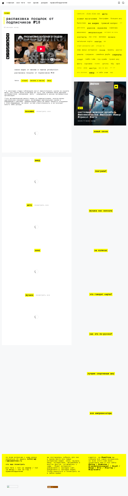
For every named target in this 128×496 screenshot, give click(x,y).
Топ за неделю (24, 468)
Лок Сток (93, 37)
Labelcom (80, 13)
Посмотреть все (43, 111)
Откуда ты (100, 46)
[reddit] (7, 57)
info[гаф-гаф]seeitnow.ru (21, 460)
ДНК (121, 22)
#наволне (102, 464)
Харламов (88, 64)
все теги (21, 3)
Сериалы (117, 55)
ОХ (105, 41)
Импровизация (95, 33)
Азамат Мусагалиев (87, 19)
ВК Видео (93, 23)
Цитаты (105, 64)
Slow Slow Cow (93, 14)
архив (35, 3)
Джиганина (81, 27)
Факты (79, 64)
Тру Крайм (102, 59)
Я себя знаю (102, 72)
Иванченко (81, 32)
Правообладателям (58, 3)
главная (10, 3)
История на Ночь (111, 32)
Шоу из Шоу (103, 68)
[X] (7, 44)
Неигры (98, 42)
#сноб (115, 466)
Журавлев (102, 28)
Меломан (102, 37)
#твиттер (109, 468)
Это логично (82, 72)
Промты (111, 50)
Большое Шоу (116, 18)
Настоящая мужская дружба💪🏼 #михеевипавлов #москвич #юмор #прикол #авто (99, 114)
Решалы (80, 54)
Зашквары (113, 28)
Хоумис (97, 63)
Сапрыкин (90, 54)
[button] (119, 3)
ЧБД (112, 64)
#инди (91, 468)
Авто (104, 14)
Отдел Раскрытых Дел (85, 46)
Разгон (119, 50)
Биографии (103, 18)
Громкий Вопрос (109, 23)
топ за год (23, 470)
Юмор (49, 80)
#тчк (99, 468)
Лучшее (7, 13)
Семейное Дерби (103, 54)
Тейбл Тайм (90, 59)
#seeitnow (106, 457)
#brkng (91, 464)
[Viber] (7, 47)
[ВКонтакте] (7, 34)
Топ (29, 3)
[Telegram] (7, 41)
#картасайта (94, 470)
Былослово (81, 23)
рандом (44, 3)
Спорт (80, 59)
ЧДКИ (118, 64)
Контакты (81, 37)
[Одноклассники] (7, 38)
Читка (79, 68)
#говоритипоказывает (98, 466)
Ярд (111, 72)
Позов (102, 50)
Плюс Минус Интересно (87, 50)
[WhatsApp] (7, 51)
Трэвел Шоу (114, 59)
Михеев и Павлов (37, 80)
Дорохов (91, 28)
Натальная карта (84, 41)
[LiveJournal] (7, 54)
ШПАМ (85, 68)
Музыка (111, 37)
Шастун (92, 68)
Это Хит (112, 67)
